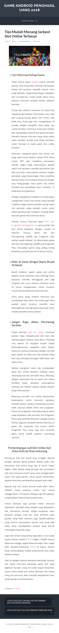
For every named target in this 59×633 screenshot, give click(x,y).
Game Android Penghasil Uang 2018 (29, 7)
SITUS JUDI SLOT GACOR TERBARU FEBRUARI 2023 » (29, 611)
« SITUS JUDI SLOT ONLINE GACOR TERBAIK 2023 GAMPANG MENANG (26, 602)
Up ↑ (30, 627)
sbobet (35, 81)
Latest (17, 588)
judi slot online (36, 332)
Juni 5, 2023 (10, 41)
